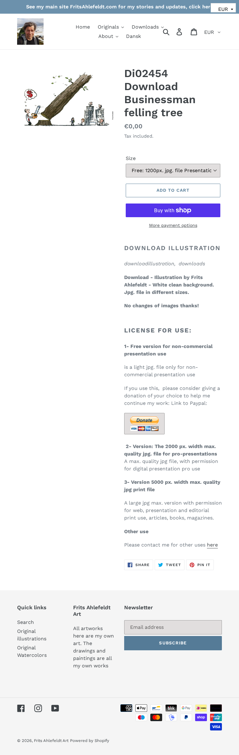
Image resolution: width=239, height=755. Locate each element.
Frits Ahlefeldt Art (51, 740)
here (212, 545)
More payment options (173, 225)
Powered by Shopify (89, 740)
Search (25, 622)
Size (131, 158)
